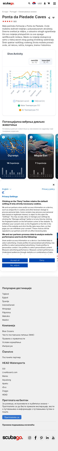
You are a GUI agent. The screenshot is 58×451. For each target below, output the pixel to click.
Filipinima (6, 312)
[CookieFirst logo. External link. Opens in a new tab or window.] (3, 192)
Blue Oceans (8, 331)
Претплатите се (11, 417)
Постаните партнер (11, 357)
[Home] (8, 3)
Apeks (5, 383)
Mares (5, 376)
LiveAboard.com (9, 372)
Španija (5, 301)
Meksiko (6, 316)
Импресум (7, 346)
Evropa (5, 12)
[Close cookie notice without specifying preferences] (54, 185)
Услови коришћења (11, 342)
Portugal (13, 12)
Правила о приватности (13, 338)
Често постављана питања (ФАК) (18, 335)
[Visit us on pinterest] (41, 437)
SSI (3, 368)
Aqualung (6, 380)
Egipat (5, 297)
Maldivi (5, 320)
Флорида (6, 308)
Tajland (5, 294)
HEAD (4, 394)
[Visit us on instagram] (29, 437)
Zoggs (5, 391)
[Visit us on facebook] (35, 437)
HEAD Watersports (13, 362)
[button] (7, 189)
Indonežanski (8, 305)
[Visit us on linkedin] (47, 437)
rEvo (4, 387)
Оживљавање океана (27, 12)
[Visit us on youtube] (53, 437)
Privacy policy (48, 189)
